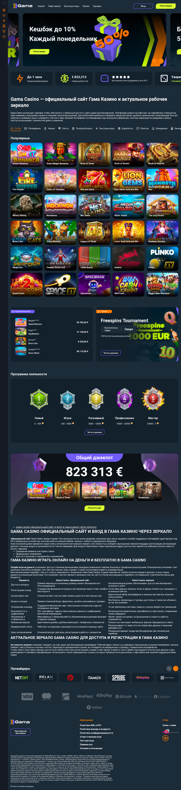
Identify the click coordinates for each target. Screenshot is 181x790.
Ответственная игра (90, 737)
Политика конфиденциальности (96, 733)
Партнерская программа (21, 732)
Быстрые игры (71, 6)
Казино (41, 6)
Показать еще (94, 508)
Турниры (97, 6)
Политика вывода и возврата (95, 729)
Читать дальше (110, 353)
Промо (86, 6)
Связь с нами (169, 725)
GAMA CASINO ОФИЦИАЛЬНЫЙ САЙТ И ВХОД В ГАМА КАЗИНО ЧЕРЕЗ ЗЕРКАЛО (56, 527)
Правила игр (86, 744)
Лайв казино (54, 6)
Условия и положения (91, 748)
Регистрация (166, 6)
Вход (143, 6)
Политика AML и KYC (90, 725)
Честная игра (87, 740)
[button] (154, 61)
